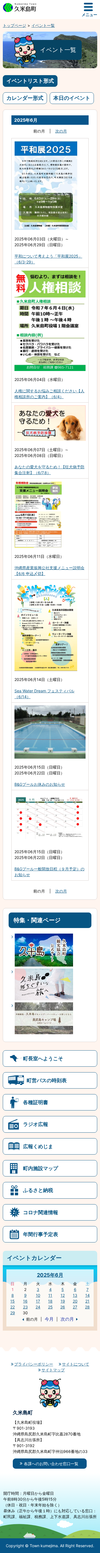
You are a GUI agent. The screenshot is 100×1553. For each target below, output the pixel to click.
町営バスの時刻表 (47, 1080)
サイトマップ (53, 1370)
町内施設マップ (40, 1168)
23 (25, 1307)
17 (38, 1301)
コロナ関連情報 (40, 1212)
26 (62, 1307)
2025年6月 (50, 1275)
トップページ (14, 25)
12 (63, 1295)
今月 (49, 1319)
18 (50, 1301)
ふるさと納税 (38, 1190)
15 (12, 1301)
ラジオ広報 (35, 1124)
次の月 (61, 131)
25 (50, 1307)
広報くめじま (38, 1146)
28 (87, 1307)
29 (12, 1312)
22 (12, 1307)
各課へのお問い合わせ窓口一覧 (51, 1463)
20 (75, 1301)
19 (63, 1301)
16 (25, 1301)
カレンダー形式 (24, 98)
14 (87, 1295)
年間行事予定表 (40, 1234)
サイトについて (75, 1364)
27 (75, 1307)
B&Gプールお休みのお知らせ (39, 784)
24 (38, 1307)
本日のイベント (71, 98)
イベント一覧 (43, 25)
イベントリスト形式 (30, 81)
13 (75, 1295)
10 (38, 1295)
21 (87, 1301)
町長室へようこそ (43, 1058)
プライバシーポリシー (33, 1364)
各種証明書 (35, 1102)
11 (50, 1295)
